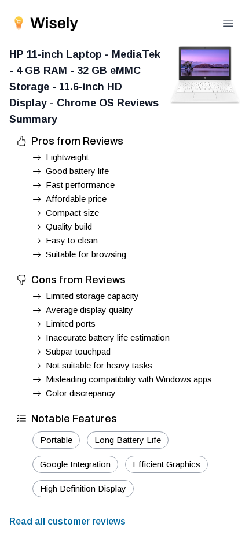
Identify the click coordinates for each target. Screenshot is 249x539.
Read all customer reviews (67, 521)
